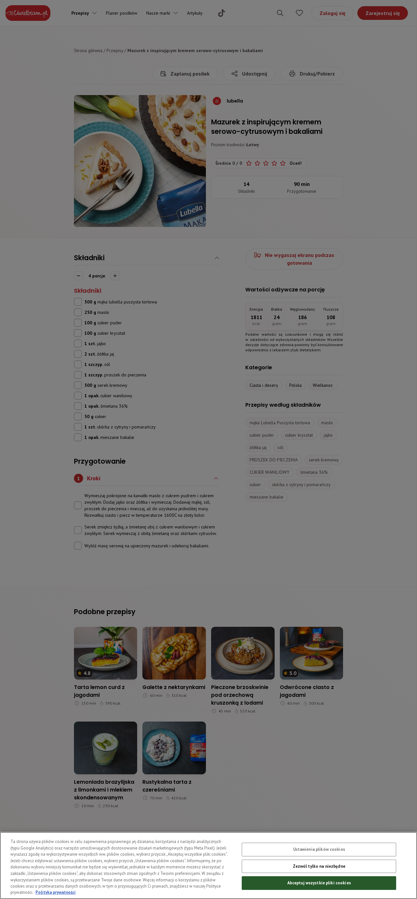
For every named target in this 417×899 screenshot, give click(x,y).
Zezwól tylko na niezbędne (319, 866)
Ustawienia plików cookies (319, 849)
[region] (208, 865)
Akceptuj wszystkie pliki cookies (319, 883)
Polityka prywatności (56, 892)
